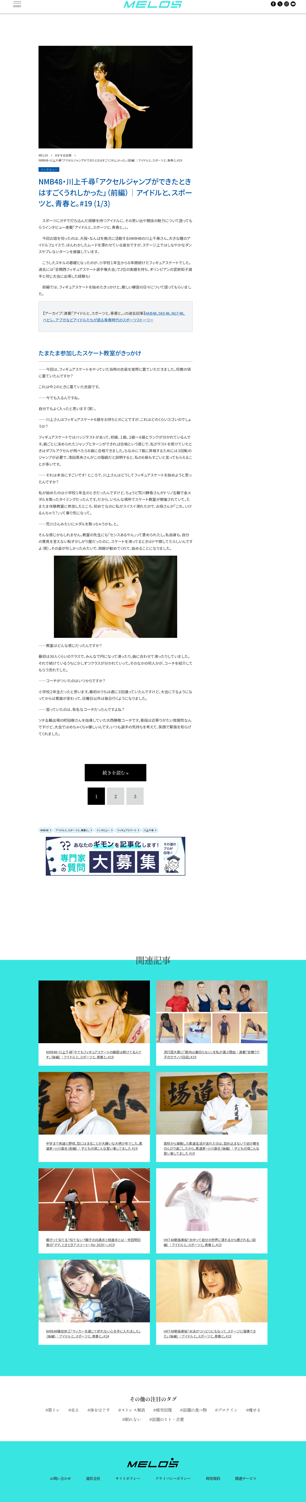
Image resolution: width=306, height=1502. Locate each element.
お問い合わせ (60, 1478)
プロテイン (228, 1410)
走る (75, 1410)
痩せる (255, 1410)
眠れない (133, 1419)
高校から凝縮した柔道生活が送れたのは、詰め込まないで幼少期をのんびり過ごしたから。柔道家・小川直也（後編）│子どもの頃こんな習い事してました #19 (211, 1148)
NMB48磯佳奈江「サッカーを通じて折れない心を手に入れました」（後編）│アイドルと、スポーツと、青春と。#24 (93, 1334)
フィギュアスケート (127, 830)
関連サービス (245, 1478)
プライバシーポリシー (173, 1478)
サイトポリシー (127, 1478)
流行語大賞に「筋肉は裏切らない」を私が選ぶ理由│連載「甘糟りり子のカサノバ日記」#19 (211, 1054)
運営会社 (93, 1478)
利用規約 (213, 1478)
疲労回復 (164, 1410)
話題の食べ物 (195, 1410)
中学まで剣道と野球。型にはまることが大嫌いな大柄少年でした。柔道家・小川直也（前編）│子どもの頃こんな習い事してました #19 (94, 1146)
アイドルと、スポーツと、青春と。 (72, 830)
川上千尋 (149, 830)
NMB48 (44, 830)
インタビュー (103, 830)
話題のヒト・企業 (168, 1419)
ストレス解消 (133, 1410)
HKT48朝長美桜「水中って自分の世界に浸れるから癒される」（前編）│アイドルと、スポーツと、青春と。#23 (210, 1242)
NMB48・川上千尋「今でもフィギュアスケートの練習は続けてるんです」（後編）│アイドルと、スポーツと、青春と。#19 (93, 1054)
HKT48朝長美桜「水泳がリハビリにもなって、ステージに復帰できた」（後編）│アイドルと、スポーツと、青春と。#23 (210, 1334)
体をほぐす (100, 1410)
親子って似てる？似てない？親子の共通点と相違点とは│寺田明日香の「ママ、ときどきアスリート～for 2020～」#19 (93, 1242)
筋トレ (54, 1410)
